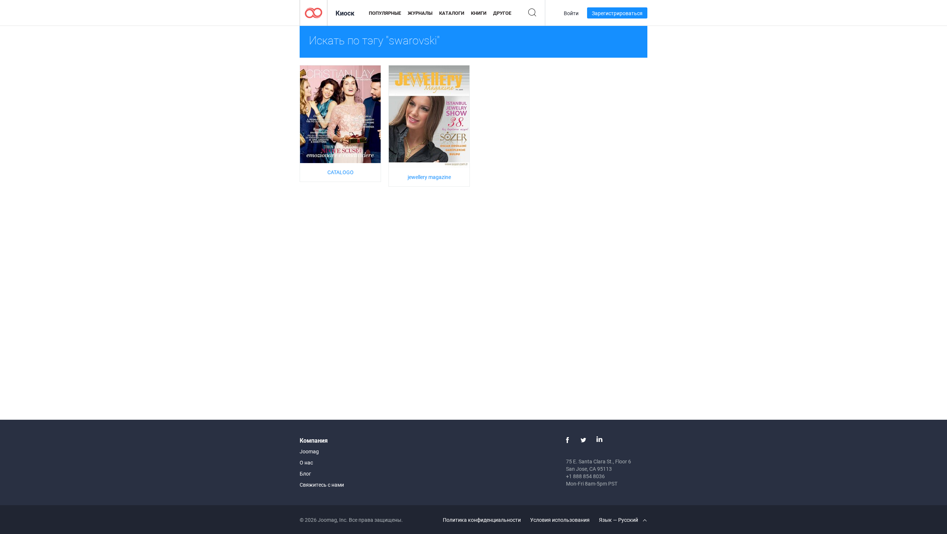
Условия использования (560, 519)
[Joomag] (313, 12)
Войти (571, 13)
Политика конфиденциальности (482, 519)
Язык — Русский (619, 519)
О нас (306, 462)
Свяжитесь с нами (322, 484)
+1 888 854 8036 (585, 476)
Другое (502, 13)
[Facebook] (567, 440)
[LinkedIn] (599, 440)
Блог (305, 473)
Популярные (385, 13)
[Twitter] (583, 440)
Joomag (309, 451)
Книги (478, 13)
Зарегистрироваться (617, 13)
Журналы (420, 13)
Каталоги (451, 13)
